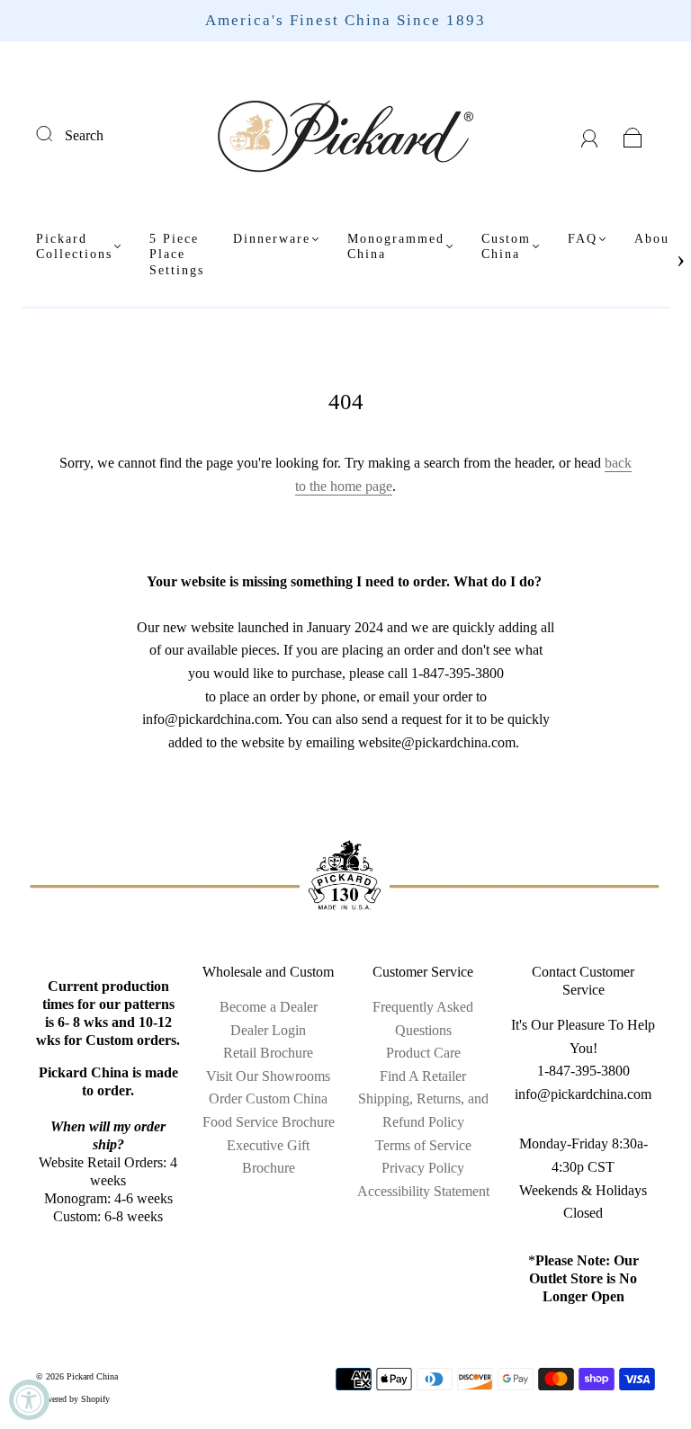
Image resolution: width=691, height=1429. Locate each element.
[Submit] (56, 133)
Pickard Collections (74, 247)
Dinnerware (271, 239)
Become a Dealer (269, 1006)
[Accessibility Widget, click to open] (29, 1400)
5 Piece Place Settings (176, 254)
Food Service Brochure (268, 1122)
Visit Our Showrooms (268, 1076)
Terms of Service (423, 1145)
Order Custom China (268, 1098)
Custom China (506, 247)
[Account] (590, 135)
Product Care (423, 1052)
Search (84, 135)
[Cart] (633, 135)
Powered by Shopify (73, 1399)
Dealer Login (268, 1030)
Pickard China (92, 1376)
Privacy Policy (422, 1167)
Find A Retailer (423, 1076)
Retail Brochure (268, 1052)
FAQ (582, 239)
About (654, 239)
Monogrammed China (395, 247)
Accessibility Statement (423, 1191)
